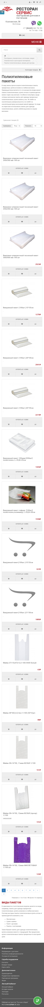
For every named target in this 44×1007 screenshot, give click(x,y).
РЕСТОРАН (27, 11)
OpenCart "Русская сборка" (19, 1002)
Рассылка (5, 994)
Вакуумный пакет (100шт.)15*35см (18, 308)
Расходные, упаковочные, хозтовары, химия (19, 58)
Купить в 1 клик (22, 168)
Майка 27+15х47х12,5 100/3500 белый (19, 663)
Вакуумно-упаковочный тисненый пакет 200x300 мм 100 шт (20, 159)
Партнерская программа (10, 978)
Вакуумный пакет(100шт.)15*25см (18, 562)
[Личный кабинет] (30, 2)
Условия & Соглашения (9, 956)
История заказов (7, 989)
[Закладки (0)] (34, 2)
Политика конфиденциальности (12, 954)
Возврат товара (7, 965)
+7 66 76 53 (32, 28)
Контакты (5, 962)
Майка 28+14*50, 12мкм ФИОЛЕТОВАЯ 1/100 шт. (20, 866)
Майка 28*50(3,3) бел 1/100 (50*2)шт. (19, 713)
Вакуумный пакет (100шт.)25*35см (18, 408)
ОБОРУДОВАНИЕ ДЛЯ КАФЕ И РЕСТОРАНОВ (28, 17)
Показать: (28, 126)
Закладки (5, 991)
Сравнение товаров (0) (11, 120)
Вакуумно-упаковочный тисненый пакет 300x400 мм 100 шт (20, 256)
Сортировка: (7, 126)
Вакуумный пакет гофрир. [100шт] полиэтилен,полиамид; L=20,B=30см (19, 511)
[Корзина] (37, 2)
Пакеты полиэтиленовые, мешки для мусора (19, 63)
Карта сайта (6, 967)
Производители (7, 973)
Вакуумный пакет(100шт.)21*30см (18, 613)
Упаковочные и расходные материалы (17, 60)
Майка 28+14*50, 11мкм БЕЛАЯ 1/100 (19, 763)
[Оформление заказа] (40, 2)
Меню (35, 42)
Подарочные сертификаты (10, 976)
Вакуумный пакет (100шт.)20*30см (18, 358)
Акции (4, 980)
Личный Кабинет (7, 987)
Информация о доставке (10, 951)
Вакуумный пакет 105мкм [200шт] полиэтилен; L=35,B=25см (18, 459)
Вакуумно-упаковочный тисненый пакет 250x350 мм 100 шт (20, 208)
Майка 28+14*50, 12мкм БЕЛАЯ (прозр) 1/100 (20, 814)
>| (3, 894)
